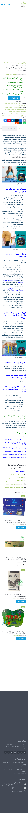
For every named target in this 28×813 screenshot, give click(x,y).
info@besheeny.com (16, 788)
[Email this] (24, 120)
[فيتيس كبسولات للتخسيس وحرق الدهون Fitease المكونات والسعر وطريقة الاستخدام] (14, 618)
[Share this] (20, 120)
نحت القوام (4, 115)
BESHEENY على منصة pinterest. (15, 481)
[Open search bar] (15, 4)
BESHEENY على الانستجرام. (15, 474)
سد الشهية (5, 113)
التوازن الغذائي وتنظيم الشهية (19, 63)
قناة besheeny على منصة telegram (14, 487)
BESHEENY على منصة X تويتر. (16, 477)
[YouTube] (11, 752)
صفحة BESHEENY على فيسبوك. (17, 471)
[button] (9, 4)
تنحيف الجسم (11, 113)
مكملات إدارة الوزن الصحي (10, 62)
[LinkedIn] (8, 752)
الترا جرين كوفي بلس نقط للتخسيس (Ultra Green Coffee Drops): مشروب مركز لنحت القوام (15, 559)
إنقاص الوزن (20, 111)
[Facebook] (24, 752)
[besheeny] (23, 4)
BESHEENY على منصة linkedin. (14, 484)
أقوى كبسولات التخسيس (9, 107)
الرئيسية (24, 62)
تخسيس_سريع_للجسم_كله (20, 113)
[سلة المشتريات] (2, 4)
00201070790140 (17, 791)
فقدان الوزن (23, 115)
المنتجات (19, 62)
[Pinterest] (15, 752)
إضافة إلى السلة (14, 98)
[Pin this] (9, 120)
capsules (17, 107)
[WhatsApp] (5, 752)
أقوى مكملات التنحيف (21, 109)
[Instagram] (21, 752)
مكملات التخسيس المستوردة (14, 115)
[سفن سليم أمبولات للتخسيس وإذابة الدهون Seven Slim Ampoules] (14, 580)
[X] (18, 752)
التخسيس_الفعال (13, 111)
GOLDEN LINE (15, 117)
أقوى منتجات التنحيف (11, 109)
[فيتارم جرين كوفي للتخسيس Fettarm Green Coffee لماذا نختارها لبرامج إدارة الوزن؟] (14, 506)
